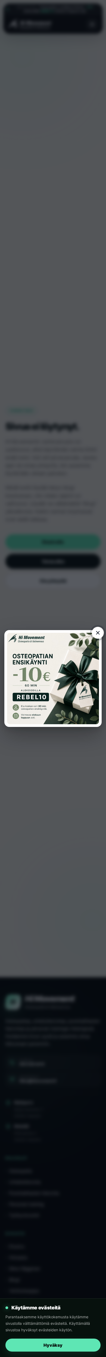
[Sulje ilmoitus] (98, 633)
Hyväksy (53, 1345)
